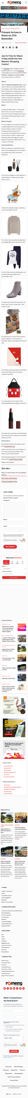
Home (2, 28)
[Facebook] (4, 988)
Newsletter (14, 1070)
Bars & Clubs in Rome (8, 635)
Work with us (8, 1073)
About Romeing (18, 1066)
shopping (6, 68)
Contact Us (8, 1066)
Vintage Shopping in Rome (9, 481)
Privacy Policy (10, 1057)
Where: (4, 566)
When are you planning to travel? (12, 1035)
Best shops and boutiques (9, 478)
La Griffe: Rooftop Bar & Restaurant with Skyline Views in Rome (8, 639)
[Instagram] (17, 988)
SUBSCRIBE (14, 1051)
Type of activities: (7, 571)
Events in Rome (6, 624)
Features (5, 655)
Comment (6, 500)
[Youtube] (20, 988)
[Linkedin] (11, 988)
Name (5, 519)
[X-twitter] (8, 988)
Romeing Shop (19, 1073)
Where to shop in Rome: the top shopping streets (13, 474)
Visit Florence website (14, 1077)
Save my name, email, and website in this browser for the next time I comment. (13, 535)
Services (22, 1070)
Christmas (21, 70)
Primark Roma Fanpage (16, 459)
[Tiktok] (23, 988)
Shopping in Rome (15, 28)
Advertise (6, 1070)
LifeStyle (7, 28)
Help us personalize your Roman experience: (11, 1022)
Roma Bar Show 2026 (8, 678)
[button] (3, 47)
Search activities (13, 577)
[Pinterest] (14, 988)
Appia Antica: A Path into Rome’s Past (6, 830)
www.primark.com (9, 446)
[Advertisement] (14, 601)
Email (5, 526)
